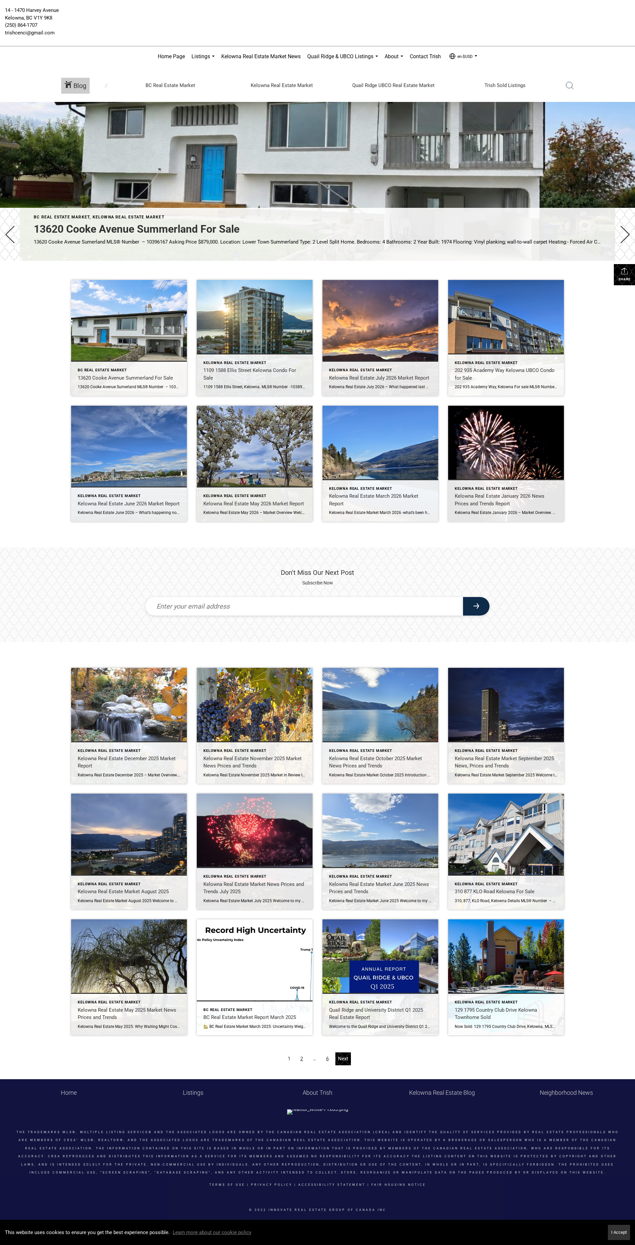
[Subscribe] (476, 606)
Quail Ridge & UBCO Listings (344, 60)
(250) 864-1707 (21, 25)
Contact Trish (425, 56)
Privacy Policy (271, 1184)
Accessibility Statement (331, 1184)
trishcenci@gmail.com (30, 33)
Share (624, 279)
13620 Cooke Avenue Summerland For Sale (136, 229)
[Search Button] (570, 86)
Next (343, 1059)
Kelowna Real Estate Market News (261, 56)
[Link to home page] (317, 15)
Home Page (171, 56)
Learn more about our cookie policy (212, 1232)
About (395, 60)
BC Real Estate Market (62, 217)
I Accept (619, 1232)
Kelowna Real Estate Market (128, 217)
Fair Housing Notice (398, 1184)
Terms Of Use (227, 1184)
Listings (204, 60)
